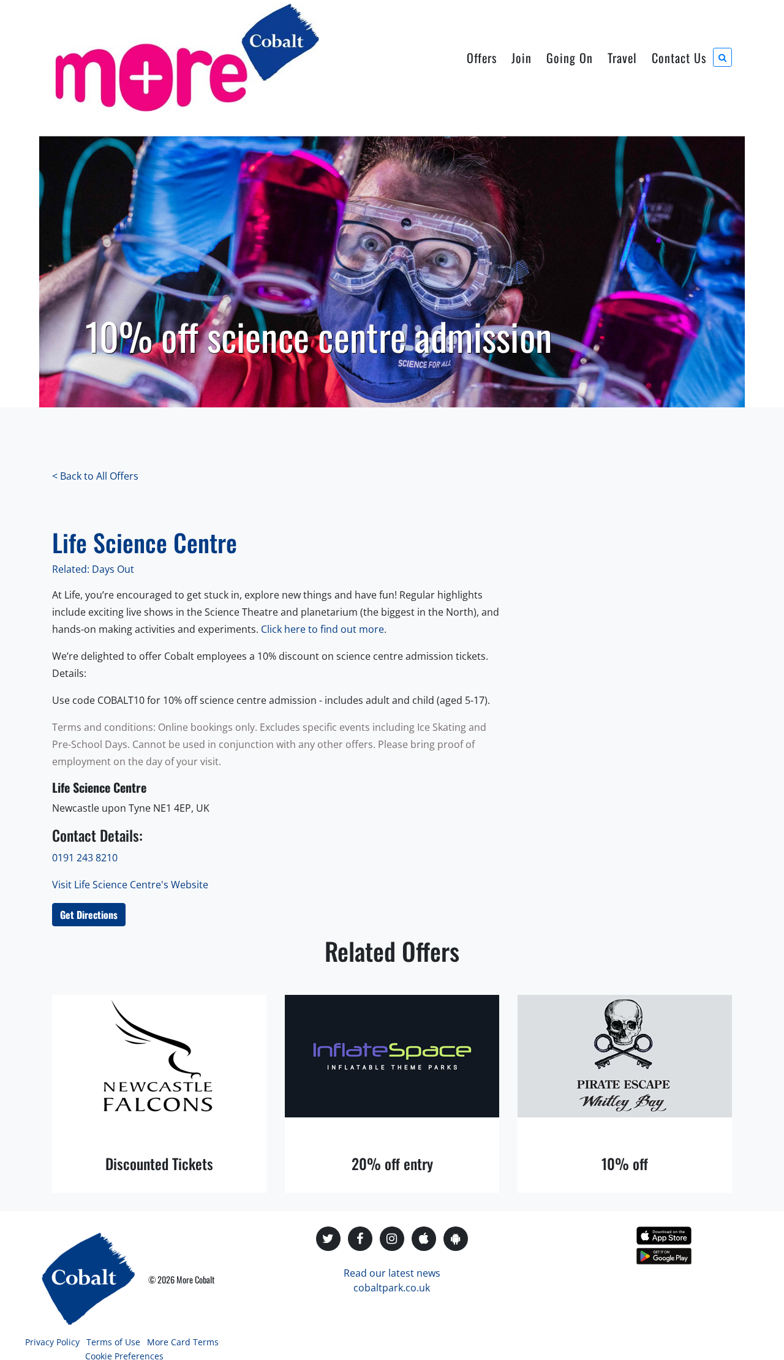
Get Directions (89, 914)
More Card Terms (183, 1342)
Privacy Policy (52, 1342)
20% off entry (392, 1163)
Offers (482, 57)
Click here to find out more (322, 629)
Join (521, 57)
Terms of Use (113, 1342)
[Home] (185, 57)
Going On (569, 57)
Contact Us (679, 57)
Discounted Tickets (159, 1163)
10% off (624, 1163)
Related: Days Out (93, 569)
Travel (622, 57)
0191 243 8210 (85, 857)
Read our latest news (392, 1273)
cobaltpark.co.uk (391, 1287)
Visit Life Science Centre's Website (130, 884)
